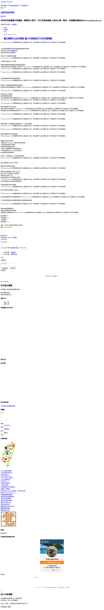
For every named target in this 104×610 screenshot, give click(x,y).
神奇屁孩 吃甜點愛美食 (7, 496)
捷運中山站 (14, 254)
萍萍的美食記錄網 (6, 498)
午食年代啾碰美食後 (12, 50)
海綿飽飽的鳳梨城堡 (6, 494)
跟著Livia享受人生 (6, 502)
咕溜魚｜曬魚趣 (5, 489)
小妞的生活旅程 (5, 483)
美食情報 (14, 24)
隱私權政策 (61, 587)
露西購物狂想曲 (5, 508)
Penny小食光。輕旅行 (7, 477)
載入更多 (3, 260)
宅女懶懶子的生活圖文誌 (8, 487)
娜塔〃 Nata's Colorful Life (8, 492)
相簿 (5, 27)
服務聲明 (67, 587)
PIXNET (40, 587)
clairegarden (8, 11)
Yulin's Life (4, 481)
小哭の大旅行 (4, 485)
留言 (17, 247)
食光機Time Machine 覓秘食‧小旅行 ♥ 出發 (13, 490)
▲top (2, 257)
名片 (5, 31)
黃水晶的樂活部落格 (6, 500)
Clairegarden (4, 474)
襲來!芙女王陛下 (5, 510)
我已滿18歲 (4, 606)
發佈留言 (3, 270)
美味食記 (13, 252)
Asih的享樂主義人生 (6, 472)
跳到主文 (3, 16)
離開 (9, 606)
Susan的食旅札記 (5, 479)
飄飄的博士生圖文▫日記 (7, 506)
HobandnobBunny (5, 475)
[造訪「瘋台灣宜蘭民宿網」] (8, 406)
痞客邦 (13, 247)
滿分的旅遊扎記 (5, 504)
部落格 (6, 29)
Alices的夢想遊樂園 (6, 470)
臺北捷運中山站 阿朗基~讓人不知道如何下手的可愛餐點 (28, 38)
